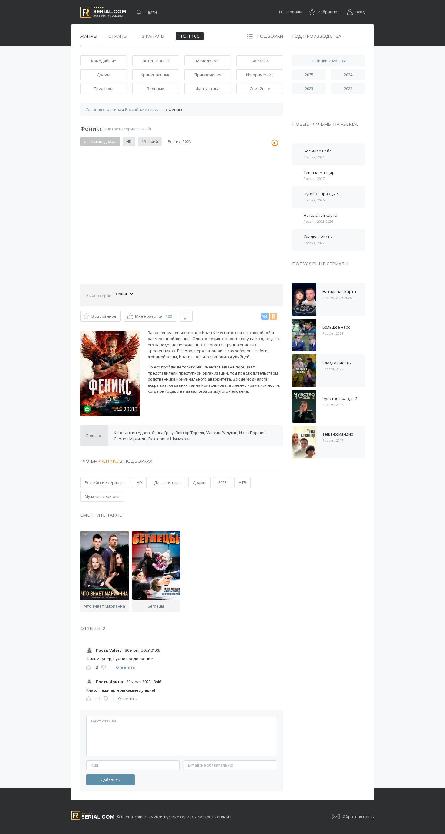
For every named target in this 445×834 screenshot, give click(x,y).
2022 (348, 88)
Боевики (260, 60)
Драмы (103, 74)
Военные (155, 88)
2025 (309, 74)
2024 (348, 74)
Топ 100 (189, 36)
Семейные (260, 88)
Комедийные (103, 60)
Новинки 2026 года (329, 60)
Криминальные (155, 74)
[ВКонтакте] (265, 316)
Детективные (155, 60)
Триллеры (103, 88)
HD (139, 482)
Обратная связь (358, 816)
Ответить (125, 667)
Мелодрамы (207, 60)
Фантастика (207, 88)
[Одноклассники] (273, 316)
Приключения (207, 74)
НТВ (242, 482)
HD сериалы (290, 12)
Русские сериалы (103, 12)
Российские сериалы (104, 482)
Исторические (260, 74)
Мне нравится (153, 316)
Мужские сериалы (102, 496)
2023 (222, 482)
